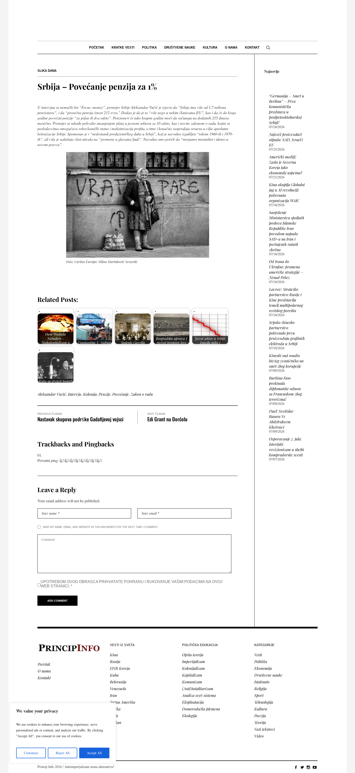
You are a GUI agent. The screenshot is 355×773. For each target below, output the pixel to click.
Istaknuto (262, 681)
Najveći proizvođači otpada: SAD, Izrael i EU (286, 139)
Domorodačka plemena (201, 708)
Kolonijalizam (193, 668)
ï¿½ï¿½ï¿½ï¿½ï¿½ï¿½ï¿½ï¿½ (81, 460)
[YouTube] (315, 767)
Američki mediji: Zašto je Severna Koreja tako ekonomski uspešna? (285, 164)
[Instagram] (308, 767)
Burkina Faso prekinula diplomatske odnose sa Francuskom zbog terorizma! (285, 388)
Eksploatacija (193, 702)
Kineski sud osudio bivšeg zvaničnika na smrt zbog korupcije (286, 361)
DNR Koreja (120, 668)
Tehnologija (263, 702)
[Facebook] (296, 767)
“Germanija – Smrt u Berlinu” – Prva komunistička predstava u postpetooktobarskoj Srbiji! (286, 109)
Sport (258, 695)
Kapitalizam (192, 675)
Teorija (260, 722)
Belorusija (118, 681)
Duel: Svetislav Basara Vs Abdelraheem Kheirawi (281, 419)
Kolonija (90, 394)
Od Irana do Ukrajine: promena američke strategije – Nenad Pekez (286, 269)
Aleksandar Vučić (51, 394)
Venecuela (118, 688)
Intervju (74, 394)
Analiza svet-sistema (199, 695)
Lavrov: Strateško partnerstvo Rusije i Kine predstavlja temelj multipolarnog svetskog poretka (286, 300)
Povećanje (120, 394)
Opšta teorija (192, 654)
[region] (63, 733)
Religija (260, 688)
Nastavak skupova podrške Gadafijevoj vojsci (80, 419)
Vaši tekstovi (264, 729)
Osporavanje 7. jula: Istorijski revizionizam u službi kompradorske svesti (286, 446)
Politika (260, 661)
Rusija (115, 661)
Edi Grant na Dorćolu (167, 419)
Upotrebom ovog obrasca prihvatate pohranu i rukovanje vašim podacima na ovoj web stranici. (131, 584)
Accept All (94, 753)
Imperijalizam (193, 661)
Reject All (63, 753)
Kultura (260, 708)
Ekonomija (263, 668)
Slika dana (47, 71)
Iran (113, 695)
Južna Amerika (122, 702)
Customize (31, 753)
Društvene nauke (268, 675)
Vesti (258, 654)
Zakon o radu (142, 394)
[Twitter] (302, 767)
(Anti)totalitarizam (197, 688)
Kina (114, 654)
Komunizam (192, 681)
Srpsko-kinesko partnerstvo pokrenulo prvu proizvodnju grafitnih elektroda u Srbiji (287, 333)
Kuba (114, 675)
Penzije (104, 394)
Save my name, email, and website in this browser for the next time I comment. (100, 526)
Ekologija (189, 715)
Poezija (260, 715)
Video (259, 735)
